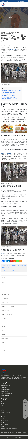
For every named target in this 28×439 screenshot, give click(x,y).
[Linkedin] (8, 261)
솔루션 (3, 334)
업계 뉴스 (4, 282)
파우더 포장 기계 (14, 49)
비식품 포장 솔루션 (6, 318)
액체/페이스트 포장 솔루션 (8, 306)
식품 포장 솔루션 (6, 302)
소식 (2, 409)
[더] (20, 261)
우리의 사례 (4, 286)
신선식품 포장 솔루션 (6, 298)
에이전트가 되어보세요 (7, 350)
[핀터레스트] (11, 261)
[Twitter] (5, 261)
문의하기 (4, 354)
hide (9, 89)
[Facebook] (2, 261)
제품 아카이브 (5, 338)
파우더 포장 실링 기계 (6, 153)
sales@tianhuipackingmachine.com (9, 428)
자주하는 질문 (4, 411)
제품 (2, 405)
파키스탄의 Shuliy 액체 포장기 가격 (10, 270)
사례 (3, 346)
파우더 (2, 253)
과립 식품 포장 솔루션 (7, 314)
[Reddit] (14, 261)
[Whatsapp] (17, 261)
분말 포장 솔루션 (6, 310)
